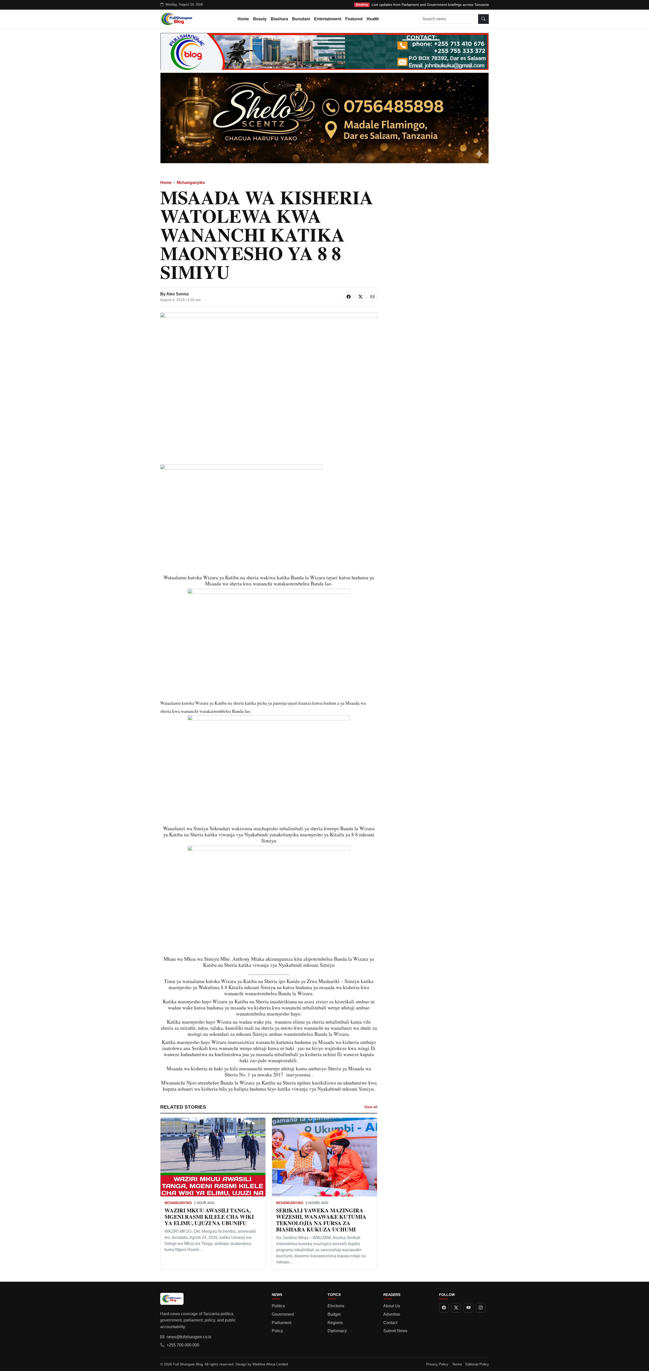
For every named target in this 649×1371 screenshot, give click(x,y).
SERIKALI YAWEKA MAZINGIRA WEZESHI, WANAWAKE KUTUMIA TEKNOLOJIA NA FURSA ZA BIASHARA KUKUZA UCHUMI (321, 1219)
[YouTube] (468, 1308)
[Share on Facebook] (348, 297)
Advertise (391, 1314)
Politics (278, 1306)
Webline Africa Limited (270, 1364)
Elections (336, 1306)
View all (370, 1107)
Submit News (395, 1331)
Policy (277, 1331)
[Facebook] (444, 1308)
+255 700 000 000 (183, 1345)
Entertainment (327, 19)
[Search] (483, 19)
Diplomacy (337, 1331)
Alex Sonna (177, 294)
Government (283, 1314)
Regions (335, 1323)
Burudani (301, 19)
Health (373, 19)
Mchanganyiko (191, 182)
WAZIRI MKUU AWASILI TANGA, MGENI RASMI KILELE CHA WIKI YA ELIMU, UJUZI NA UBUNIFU (209, 1216)
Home (243, 19)
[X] (456, 1308)
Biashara (279, 19)
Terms (457, 1364)
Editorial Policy (477, 1364)
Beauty (260, 19)
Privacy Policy (437, 1364)
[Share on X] (360, 297)
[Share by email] (372, 297)
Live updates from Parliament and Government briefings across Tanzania (430, 5)
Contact (390, 1323)
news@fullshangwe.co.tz (189, 1337)
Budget (334, 1314)
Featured (354, 19)
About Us (391, 1306)
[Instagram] (480, 1308)
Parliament (281, 1323)
